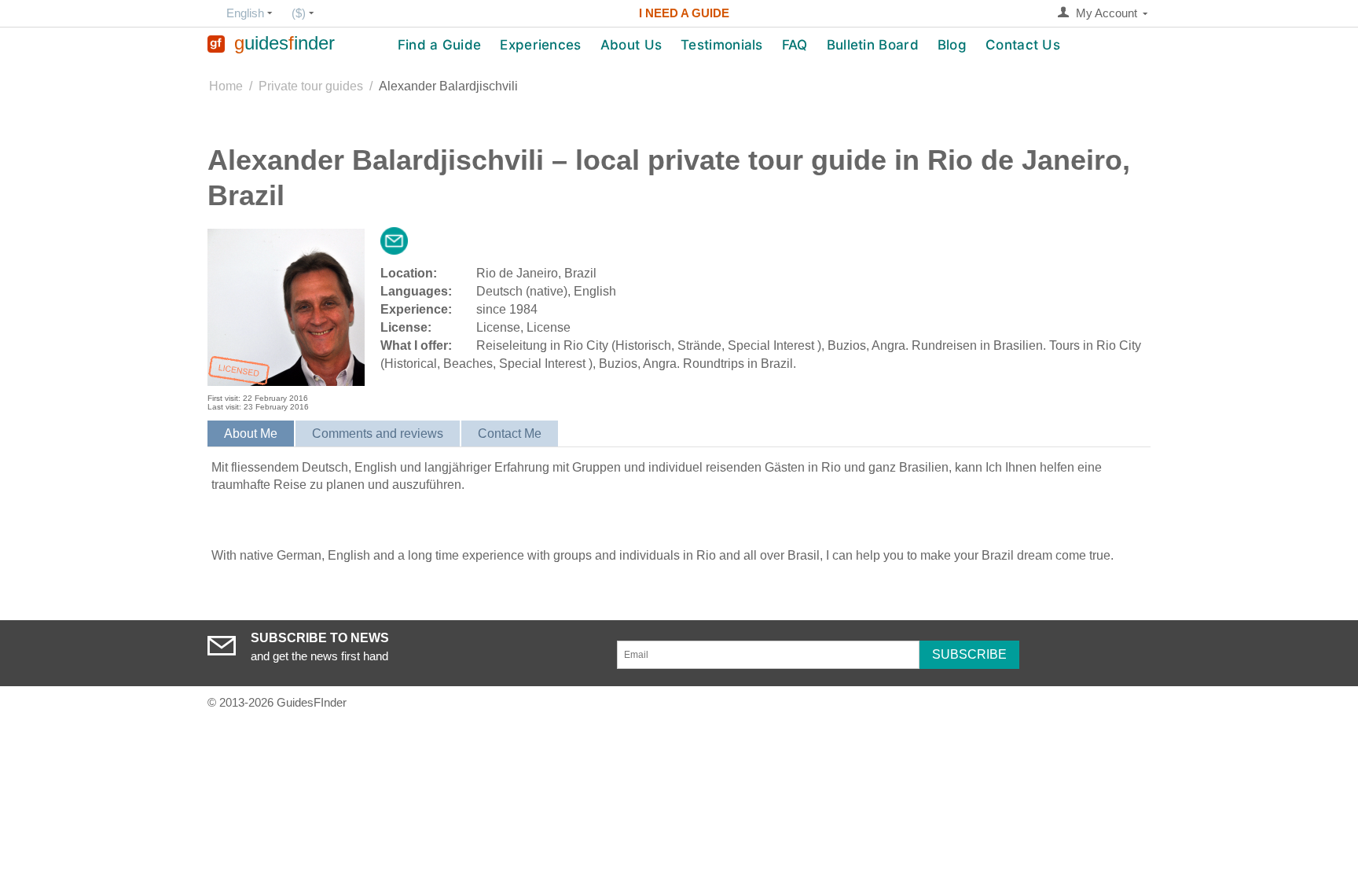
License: (405, 327)
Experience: (416, 309)
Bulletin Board (873, 45)
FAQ (795, 45)
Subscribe (969, 654)
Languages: (416, 291)
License (498, 327)
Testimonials (722, 45)
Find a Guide (440, 45)
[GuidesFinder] (216, 43)
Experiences (540, 45)
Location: (408, 273)
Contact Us (1022, 45)
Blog (952, 45)
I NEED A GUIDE (684, 13)
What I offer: (416, 345)
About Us (631, 45)
